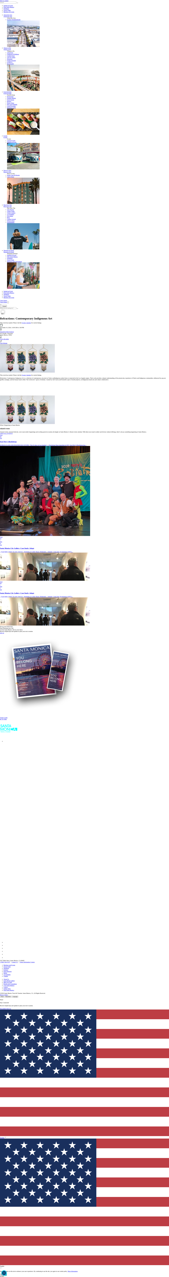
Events (5, 136)
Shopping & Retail (9, 250)
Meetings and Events (9, 965)
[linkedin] (5, 951)
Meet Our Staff (8, 982)
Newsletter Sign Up (5, 1008)
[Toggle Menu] (0, 304)
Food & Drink (7, 92)
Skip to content (4, 0)
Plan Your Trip (8, 205)
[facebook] (5, 741)
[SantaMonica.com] (9, 737)
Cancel (4, 306)
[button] (84, 1203)
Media (5, 973)
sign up (2, 633)
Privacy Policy (4, 995)
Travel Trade (7, 10)
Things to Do (7, 48)
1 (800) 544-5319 (5, 962)
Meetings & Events (9, 12)
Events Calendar (26, 323)
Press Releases (8, 971)
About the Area (8, 15)
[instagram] (5, 945)
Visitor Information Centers (27, 962)
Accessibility (7, 974)
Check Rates (10, 177)
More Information (73, 1271)
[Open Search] (8, 302)
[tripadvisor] (5, 957)
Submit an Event (8, 5)
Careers (6, 987)
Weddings (6, 8)
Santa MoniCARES (9, 981)
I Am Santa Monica (9, 985)
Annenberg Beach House (7, 332)
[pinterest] (5, 954)
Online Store (7, 988)
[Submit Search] (17, 308)
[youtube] (5, 948)
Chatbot (6, 976)
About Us (6, 979)
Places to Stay (7, 170)
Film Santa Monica (9, 7)
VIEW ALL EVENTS (6, 433)
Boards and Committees (10, 984)
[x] (86, 942)
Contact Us (15, 962)
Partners (6, 970)
